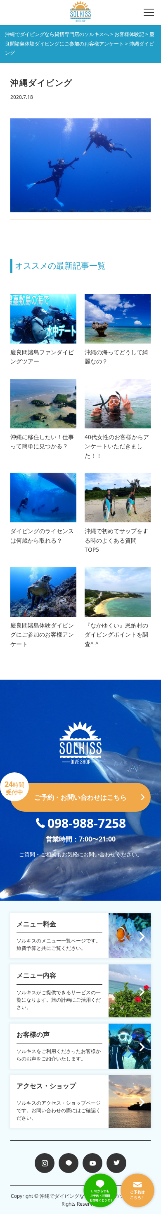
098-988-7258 (86, 823)
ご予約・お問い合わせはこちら (68, 792)
